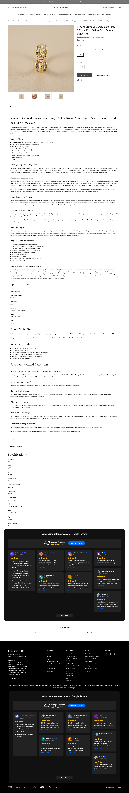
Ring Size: (80, 46)
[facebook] (110, 654)
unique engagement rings (24, 431)
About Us (69, 661)
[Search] (10, 7)
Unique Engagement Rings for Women (72, 14)
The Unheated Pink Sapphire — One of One (73, 657)
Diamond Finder (71, 654)
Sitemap (68, 681)
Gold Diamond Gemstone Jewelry (93, 665)
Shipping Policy (70, 668)
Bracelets (21, 14)
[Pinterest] (81, 80)
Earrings (30, 14)
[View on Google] (41, 554)
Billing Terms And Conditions (71, 672)
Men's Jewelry (106, 14)
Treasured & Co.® (90, 659)
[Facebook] (78, 80)
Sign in (105, 7)
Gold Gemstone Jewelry (92, 656)
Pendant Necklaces (49, 14)
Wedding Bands (93, 14)
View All (87, 671)
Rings (38, 14)
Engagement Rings (91, 668)
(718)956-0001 (14, 678)
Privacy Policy (70, 663)
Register (111, 7)
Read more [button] (42, 567)
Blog (67, 678)
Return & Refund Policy (73, 666)
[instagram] (115, 654)
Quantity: (80, 63)
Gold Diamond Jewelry (92, 654)
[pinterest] (106, 654)
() (120, 7)
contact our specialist (48, 431)
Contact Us (69, 675)
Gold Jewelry (89, 661)
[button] (64, 107)
